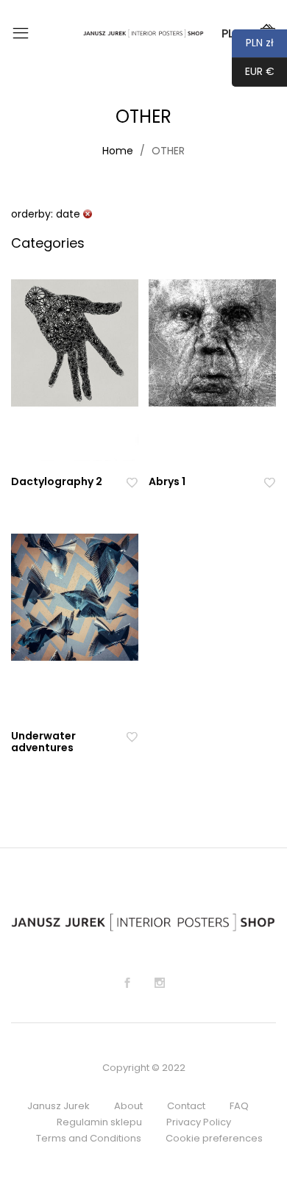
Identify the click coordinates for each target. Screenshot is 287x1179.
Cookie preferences (214, 1138)
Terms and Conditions (88, 1138)
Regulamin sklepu (99, 1122)
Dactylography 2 (56, 481)
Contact (186, 1106)
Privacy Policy (198, 1122)
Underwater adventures (43, 742)
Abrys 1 (167, 481)
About (128, 1106)
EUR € (253, 71)
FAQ (239, 1106)
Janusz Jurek (58, 1106)
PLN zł (253, 42)
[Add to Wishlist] (131, 482)
